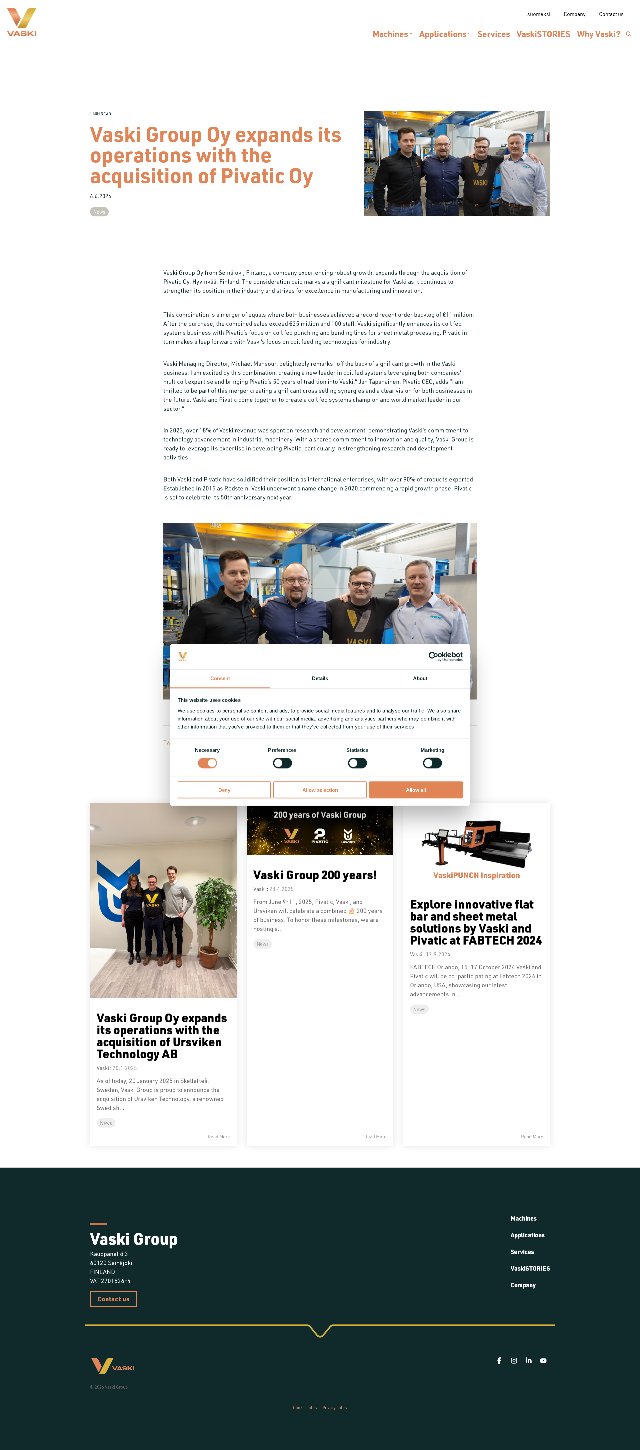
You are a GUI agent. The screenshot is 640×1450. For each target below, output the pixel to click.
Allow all (416, 790)
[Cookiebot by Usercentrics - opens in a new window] (433, 657)
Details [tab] (320, 678)
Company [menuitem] (523, 1285)
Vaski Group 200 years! (315, 874)
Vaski (103, 1068)
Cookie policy (305, 1407)
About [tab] (420, 678)
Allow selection (320, 790)
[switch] (282, 763)
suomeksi (538, 14)
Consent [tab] (220, 678)
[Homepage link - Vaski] (112, 1371)
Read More (219, 1136)
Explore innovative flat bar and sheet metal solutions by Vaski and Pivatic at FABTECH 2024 (476, 922)
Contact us (114, 1299)
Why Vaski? (598, 33)
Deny (224, 790)
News (99, 212)
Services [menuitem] (522, 1252)
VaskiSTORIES (543, 33)
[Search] (628, 34)
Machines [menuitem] (524, 1218)
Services (494, 33)
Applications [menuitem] (528, 1235)
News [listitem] (106, 1123)
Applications (442, 33)
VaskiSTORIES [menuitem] (530, 1268)
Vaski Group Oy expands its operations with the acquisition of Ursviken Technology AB (162, 1035)
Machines (390, 33)
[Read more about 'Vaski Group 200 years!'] (320, 829)
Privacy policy (335, 1407)
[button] (500, 1360)
